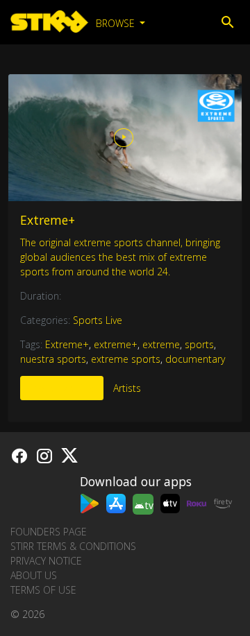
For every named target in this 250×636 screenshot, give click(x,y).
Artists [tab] (127, 388)
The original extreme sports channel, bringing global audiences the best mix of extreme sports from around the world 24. (120, 257)
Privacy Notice (46, 560)
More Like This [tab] (62, 388)
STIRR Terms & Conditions (73, 546)
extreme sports (125, 359)
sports (199, 344)
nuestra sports (53, 359)
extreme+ (116, 344)
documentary (195, 359)
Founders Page (48, 531)
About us (33, 575)
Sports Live (97, 320)
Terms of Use (43, 589)
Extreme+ (47, 220)
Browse (117, 23)
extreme (161, 344)
